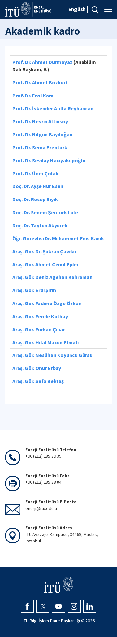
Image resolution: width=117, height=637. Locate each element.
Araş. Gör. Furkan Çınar (38, 329)
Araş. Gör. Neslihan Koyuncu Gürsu (52, 355)
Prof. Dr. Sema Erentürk (39, 147)
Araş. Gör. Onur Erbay (36, 368)
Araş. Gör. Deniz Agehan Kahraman (52, 277)
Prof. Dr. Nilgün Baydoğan (42, 134)
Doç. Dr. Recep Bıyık (35, 199)
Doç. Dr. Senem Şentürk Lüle (45, 212)
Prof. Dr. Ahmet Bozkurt (40, 82)
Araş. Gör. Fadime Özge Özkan (47, 303)
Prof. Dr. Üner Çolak (35, 173)
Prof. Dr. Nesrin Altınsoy (40, 121)
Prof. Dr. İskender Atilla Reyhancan (53, 108)
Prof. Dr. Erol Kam (33, 95)
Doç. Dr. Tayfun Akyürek (40, 225)
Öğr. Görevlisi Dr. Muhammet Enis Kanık (58, 238)
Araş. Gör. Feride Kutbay (40, 316)
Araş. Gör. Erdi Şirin (34, 290)
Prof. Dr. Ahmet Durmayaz (42, 62)
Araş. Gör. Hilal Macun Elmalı (45, 342)
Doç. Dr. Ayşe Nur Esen (37, 186)
